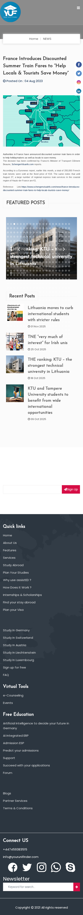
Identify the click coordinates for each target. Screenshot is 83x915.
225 (21, 271)
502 (11, 330)
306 (24, 288)
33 (46, 228)
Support (9, 758)
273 (46, 279)
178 (62, 258)
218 (62, 266)
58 (62, 232)
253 (46, 275)
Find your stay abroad (19, 602)
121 (8, 249)
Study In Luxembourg (18, 660)
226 (24, 271)
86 (24, 241)
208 (30, 266)
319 (66, 288)
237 (59, 271)
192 (43, 262)
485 (21, 326)
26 (24, 228)
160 (69, 254)
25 (21, 228)
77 (59, 237)
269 (33, 279)
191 (40, 262)
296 (56, 283)
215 (53, 266)
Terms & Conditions (18, 808)
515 (53, 330)
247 (27, 275)
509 (33, 330)
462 (11, 321)
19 (66, 224)
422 (11, 313)
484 (17, 326)
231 (40, 271)
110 (37, 245)
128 (30, 249)
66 (24, 237)
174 (50, 258)
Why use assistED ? (17, 580)
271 (40, 279)
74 (50, 237)
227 (27, 271)
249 (33, 275)
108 (30, 245)
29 (33, 228)
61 (8, 237)
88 (30, 241)
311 (40, 288)
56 (56, 232)
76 (56, 237)
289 (33, 283)
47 (27, 232)
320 (69, 288)
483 (14, 326)
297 (59, 283)
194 (50, 262)
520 (69, 330)
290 (37, 283)
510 (37, 330)
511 (40, 330)
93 (46, 241)
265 (21, 279)
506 (24, 330)
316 (56, 288)
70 (37, 237)
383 (14, 305)
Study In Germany (16, 630)
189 (33, 262)
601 (8, 351)
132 (43, 249)
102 (11, 245)
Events (8, 703)
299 (66, 283)
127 (27, 249)
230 (37, 271)
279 (66, 279)
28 (30, 228)
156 (56, 254)
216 (56, 266)
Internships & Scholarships (22, 595)
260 (69, 275)
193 (46, 262)
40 (69, 228)
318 (62, 288)
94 (50, 241)
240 (69, 271)
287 (27, 283)
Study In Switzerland (18, 638)
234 (50, 271)
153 (46, 254)
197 (59, 262)
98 (62, 241)
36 (56, 228)
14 (50, 224)
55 (53, 232)
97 (59, 241)
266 (24, 279)
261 (8, 279)
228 (30, 271)
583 (14, 347)
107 (27, 245)
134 (50, 249)
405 (21, 309)
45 (21, 232)
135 (53, 249)
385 (21, 305)
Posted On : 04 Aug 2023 (24, 81)
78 (62, 237)
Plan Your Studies (16, 572)
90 (37, 241)
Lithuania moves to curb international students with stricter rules (50, 314)
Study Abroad (13, 565)
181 (8, 262)
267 (27, 279)
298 (62, 283)
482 (11, 326)
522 (11, 334)
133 (46, 249)
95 (53, 241)
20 (69, 224)
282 (11, 283)
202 (11, 266)
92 (43, 241)
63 (14, 237)
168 (30, 258)
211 (40, 266)
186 (24, 262)
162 (11, 258)
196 (56, 262)
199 (66, 262)
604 (17, 351)
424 (17, 313)
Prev (19, 248)
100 (69, 241)
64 (17, 237)
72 (43, 237)
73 (46, 237)
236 (56, 271)
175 (53, 258)
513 (46, 330)
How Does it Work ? (17, 587)
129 (33, 249)
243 (14, 275)
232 (43, 271)
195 (53, 262)
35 (53, 228)
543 (14, 339)
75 (53, 237)
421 (8, 313)
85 (21, 241)
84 (17, 241)
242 (11, 275)
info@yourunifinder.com (20, 857)
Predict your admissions (21, 750)
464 (17, 321)
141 (8, 254)
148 (30, 254)
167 (27, 258)
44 (17, 232)
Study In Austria (14, 645)
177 (59, 258)
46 (24, 232)
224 (17, 271)
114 (50, 245)
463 (14, 321)
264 (17, 279)
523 (14, 334)
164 (17, 258)
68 (30, 237)
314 (50, 288)
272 (43, 279)
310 (37, 288)
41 (8, 232)
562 (11, 343)
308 (30, 288)
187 (27, 262)
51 (40, 232)
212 (43, 266)
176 (56, 258)
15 (53, 224)
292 (43, 283)
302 (11, 288)
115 (53, 245)
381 (8, 305)
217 (59, 266)
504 (17, 330)
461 (8, 321)
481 (8, 326)
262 (11, 279)
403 (14, 309)
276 (56, 279)
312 (43, 288)
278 (62, 279)
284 (17, 283)
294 (50, 283)
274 (50, 279)
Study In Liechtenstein (19, 652)
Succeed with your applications (26, 765)
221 (8, 271)
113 (46, 245)
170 (37, 258)
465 (21, 321)
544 (17, 339)
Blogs (7, 793)
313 (46, 288)
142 (11, 254)
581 (8, 347)
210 (37, 266)
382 (11, 305)
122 (11, 249)
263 (14, 279)
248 (30, 275)
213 (46, 266)
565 (21, 343)
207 (27, 266)
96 (56, 241)
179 (66, 258)
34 (50, 228)
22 (11, 228)
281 (8, 283)
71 (40, 237)
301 (8, 288)
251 (40, 275)
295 (53, 283)
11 (40, 224)
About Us (10, 543)
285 (21, 283)
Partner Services (15, 801)
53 (46, 232)
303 (14, 288)
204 (17, 266)
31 (40, 228)
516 (56, 330)
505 (21, 330)
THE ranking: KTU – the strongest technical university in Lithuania (50, 366)
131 (40, 249)
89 (33, 241)
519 (66, 330)
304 (17, 288)
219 (66, 266)
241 (8, 275)
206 (24, 266)
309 (33, 288)
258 (62, 275)
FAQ (6, 675)
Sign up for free (14, 667)
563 (14, 343)
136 (56, 249)
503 (14, 330)
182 (11, 262)
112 (43, 245)
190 (37, 262)
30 (37, 228)
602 (11, 351)
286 (24, 283)
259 (66, 275)
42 (11, 232)
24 (17, 228)
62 (11, 237)
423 (14, 313)
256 (56, 275)
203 (14, 266)
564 (17, 343)
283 (14, 283)
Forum (7, 773)
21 (8, 228)
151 (40, 254)
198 (62, 262)
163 (14, 258)
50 (37, 232)
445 (21, 317)
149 (33, 254)
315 (53, 288)
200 (69, 262)
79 (66, 237)
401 (8, 309)
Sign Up (72, 489)
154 (50, 254)
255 (53, 275)
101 (8, 245)
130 (37, 249)
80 (69, 237)
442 (11, 317)
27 (27, 228)
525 (21, 334)
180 (69, 258)
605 (21, 351)
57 (59, 232)
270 (37, 279)
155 (53, 254)
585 (21, 347)
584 (17, 347)
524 (17, 334)
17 (59, 224)
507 (27, 330)
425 (21, 313)
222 (11, 271)
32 (43, 228)
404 (17, 309)
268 (30, 279)
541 (8, 339)
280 (69, 279)
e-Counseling (13, 695)
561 (8, 343)
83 (14, 241)
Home (33, 39)
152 (43, 254)
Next (64, 248)
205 (21, 266)
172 (43, 258)
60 (69, 232)
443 (14, 317)
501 (8, 330)
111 (40, 245)
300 (69, 283)
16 (56, 224)
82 (11, 241)
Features (9, 550)
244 (17, 275)
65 (21, 237)
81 (8, 241)
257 (59, 275)
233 (46, 271)
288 (30, 283)
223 (14, 271)
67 (27, 237)
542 (11, 339)
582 (11, 347)
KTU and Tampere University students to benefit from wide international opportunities (48, 401)
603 (14, 351)
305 (21, 288)
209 (33, 266)
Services (9, 558)
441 (8, 317)
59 (66, 232)
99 (66, 241)
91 (40, 241)
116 (56, 245)
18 (62, 224)
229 (33, 271)
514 (50, 330)
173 (46, 258)
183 (14, 262)
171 (40, 258)
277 (59, 279)
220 (69, 266)
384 (17, 305)
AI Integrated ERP (16, 735)
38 (62, 228)
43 (14, 232)
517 (59, 330)
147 (27, 254)
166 (24, 258)
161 (8, 258)
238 (62, 271)
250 (37, 275)
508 (30, 330)
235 (53, 271)
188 (30, 262)
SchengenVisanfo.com (23, 164)
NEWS (47, 39)
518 (62, 330)
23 (14, 228)
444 (17, 317)
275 (53, 279)
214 (50, 266)
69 (33, 237)
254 (50, 275)
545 (21, 339)
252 (43, 275)
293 (46, 283)
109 (33, 245)
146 (24, 254)
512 (43, 330)
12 (43, 224)
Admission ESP (13, 743)
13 (46, 224)
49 (33, 232)
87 (27, 241)
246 (24, 275)
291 (40, 283)
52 (43, 232)
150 (37, 254)
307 (27, 288)
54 (50, 232)
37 (59, 228)
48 (30, 232)
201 (8, 266)
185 (21, 262)
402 (11, 309)
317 (59, 288)
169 (33, 258)
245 (21, 275)
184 (17, 262)
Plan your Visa (13, 610)
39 (66, 228)
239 (66, 271)
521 (8, 334)
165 (21, 258)
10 (37, 224)
